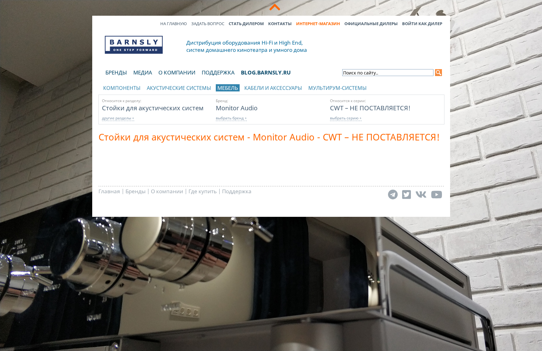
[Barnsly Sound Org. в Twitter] (406, 194)
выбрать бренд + (231, 118)
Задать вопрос (207, 23)
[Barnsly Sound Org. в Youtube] (436, 194)
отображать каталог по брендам (401, 87)
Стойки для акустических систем (153, 107)
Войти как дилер (422, 23)
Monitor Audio (237, 107)
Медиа (142, 72)
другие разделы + (118, 118)
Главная (109, 191)
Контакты (280, 23)
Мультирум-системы (337, 88)
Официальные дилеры (371, 23)
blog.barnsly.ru (266, 72)
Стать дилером (246, 23)
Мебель (227, 87)
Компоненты (122, 88)
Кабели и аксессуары (273, 88)
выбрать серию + (346, 118)
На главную (173, 23)
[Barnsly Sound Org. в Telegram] (392, 194)
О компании (176, 72)
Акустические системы (179, 88)
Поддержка (218, 72)
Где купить (203, 191)
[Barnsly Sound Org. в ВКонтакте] (421, 194)
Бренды (116, 72)
